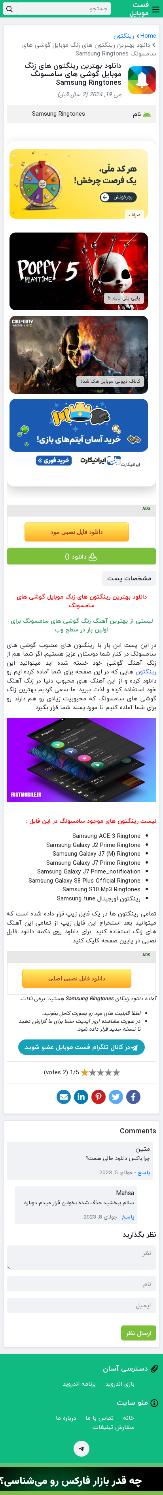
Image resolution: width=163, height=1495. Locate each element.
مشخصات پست (129, 578)
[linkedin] (81, 1097)
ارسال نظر (138, 1333)
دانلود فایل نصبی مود (77, 532)
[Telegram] (81, 1449)
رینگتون (124, 36)
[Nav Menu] (156, 8)
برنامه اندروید (79, 1384)
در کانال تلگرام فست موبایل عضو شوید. (76, 1047)
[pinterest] (98, 1097)
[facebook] (133, 1097)
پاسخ (144, 1173)
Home (148, 36)
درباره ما (66, 1418)
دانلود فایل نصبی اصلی (76, 978)
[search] (9, 8)
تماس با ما (99, 1418)
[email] (64, 1097)
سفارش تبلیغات (114, 1427)
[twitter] (116, 1097)
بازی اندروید (120, 1384)
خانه (129, 1418)
